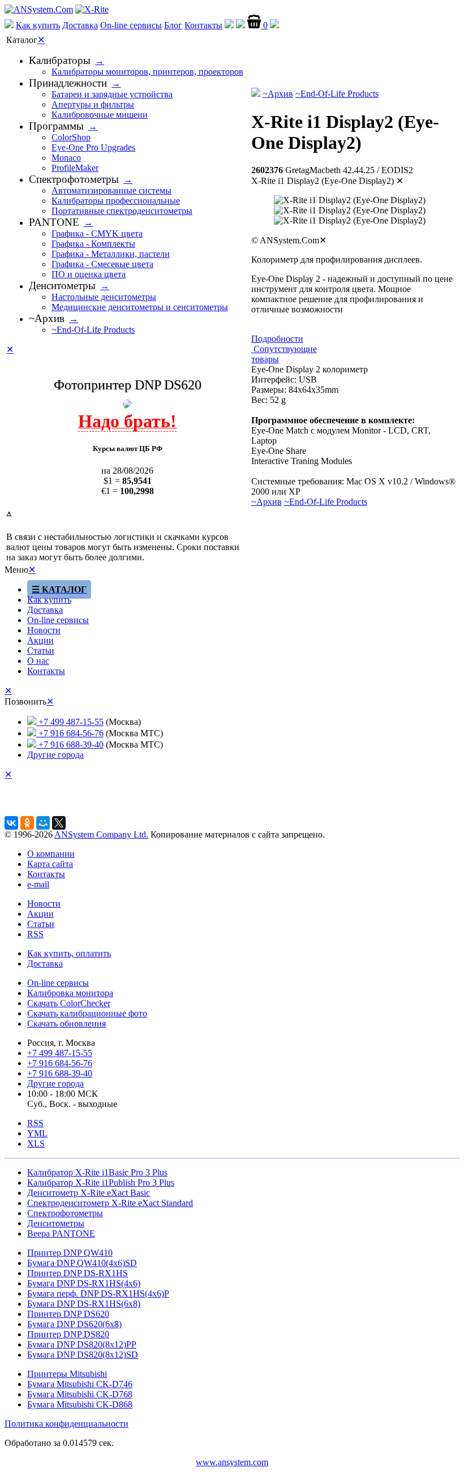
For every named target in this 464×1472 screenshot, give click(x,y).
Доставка (80, 25)
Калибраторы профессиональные (115, 200)
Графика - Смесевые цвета (102, 264)
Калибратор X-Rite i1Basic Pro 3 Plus (97, 1172)
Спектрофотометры (74, 179)
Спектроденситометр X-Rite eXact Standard (110, 1203)
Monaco (66, 157)
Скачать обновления (66, 1023)
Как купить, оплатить (69, 953)
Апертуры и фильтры (92, 104)
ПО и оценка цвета (88, 274)
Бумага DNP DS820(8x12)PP (81, 1344)
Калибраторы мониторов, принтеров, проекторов (147, 71)
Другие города (55, 754)
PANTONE (54, 222)
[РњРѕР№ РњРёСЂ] (43, 823)
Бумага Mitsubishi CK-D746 (79, 1384)
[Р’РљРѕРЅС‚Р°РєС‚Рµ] (11, 823)
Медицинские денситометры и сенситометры (139, 307)
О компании (51, 854)
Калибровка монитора (70, 993)
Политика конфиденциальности (66, 1423)
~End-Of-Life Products (337, 93)
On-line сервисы (131, 25)
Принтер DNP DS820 (68, 1334)
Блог (173, 25)
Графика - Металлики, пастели (110, 254)
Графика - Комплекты (93, 243)
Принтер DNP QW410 (70, 1253)
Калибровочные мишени (99, 114)
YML (37, 1133)
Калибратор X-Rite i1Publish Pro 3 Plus (100, 1182)
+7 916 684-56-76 (70, 733)
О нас (38, 661)
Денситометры (62, 285)
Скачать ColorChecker (68, 1003)
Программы (56, 126)
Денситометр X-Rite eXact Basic (88, 1193)
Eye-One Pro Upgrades (93, 147)
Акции (40, 640)
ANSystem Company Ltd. (101, 834)
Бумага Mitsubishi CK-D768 (79, 1394)
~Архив (278, 93)
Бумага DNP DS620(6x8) (74, 1324)
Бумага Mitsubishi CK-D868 (79, 1404)
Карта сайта (50, 864)
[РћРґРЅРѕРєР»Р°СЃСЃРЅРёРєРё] (27, 823)
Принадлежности (68, 83)
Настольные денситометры (103, 297)
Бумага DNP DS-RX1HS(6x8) (83, 1303)
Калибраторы (60, 60)
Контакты (203, 25)
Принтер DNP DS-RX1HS (77, 1273)
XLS (36, 1143)
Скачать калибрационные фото (87, 1013)
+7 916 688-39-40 (70, 744)
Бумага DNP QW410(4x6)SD (82, 1263)
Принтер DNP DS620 (68, 1314)
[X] (59, 823)
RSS (35, 934)
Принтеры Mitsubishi (67, 1374)
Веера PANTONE (61, 1233)
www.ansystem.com (232, 1462)
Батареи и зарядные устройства (112, 94)
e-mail (38, 884)
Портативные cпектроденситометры (121, 211)
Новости (44, 630)
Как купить (38, 25)
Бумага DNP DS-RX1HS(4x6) (83, 1283)
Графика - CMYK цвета (97, 233)
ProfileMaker (74, 168)
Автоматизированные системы (111, 190)
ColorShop (71, 137)
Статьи (40, 650)
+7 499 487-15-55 (70, 722)
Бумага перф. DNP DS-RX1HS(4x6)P (98, 1293)
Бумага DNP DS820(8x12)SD (82, 1354)
